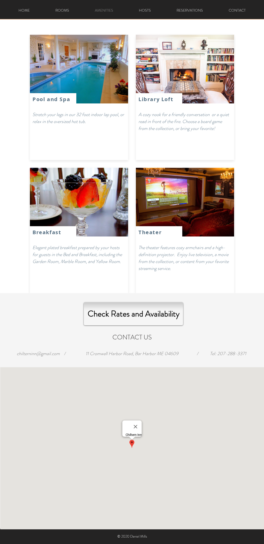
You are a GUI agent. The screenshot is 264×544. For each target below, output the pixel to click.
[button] (79, 69)
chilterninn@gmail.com (38, 353)
